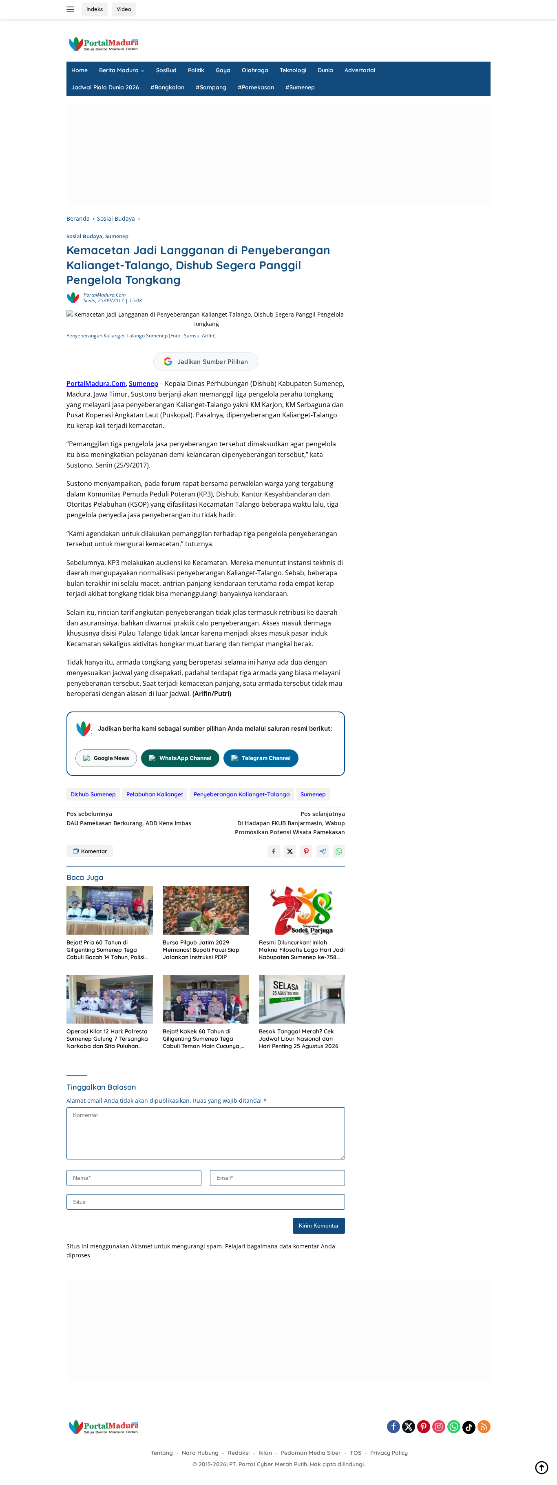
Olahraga (255, 70)
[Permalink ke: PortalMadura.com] (73, 297)
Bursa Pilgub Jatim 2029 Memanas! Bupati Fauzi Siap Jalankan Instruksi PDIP (201, 950)
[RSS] (484, 1427)
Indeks (94, 9)
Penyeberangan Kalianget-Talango (242, 794)
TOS (355, 1452)
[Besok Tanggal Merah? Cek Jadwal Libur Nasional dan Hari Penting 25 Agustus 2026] (302, 999)
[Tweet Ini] (290, 851)
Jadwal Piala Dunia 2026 (105, 87)
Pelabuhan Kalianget (154, 794)
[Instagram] (438, 1427)
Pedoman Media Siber (311, 1452)
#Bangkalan (167, 87)
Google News (111, 758)
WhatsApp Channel (185, 758)
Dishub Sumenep (93, 794)
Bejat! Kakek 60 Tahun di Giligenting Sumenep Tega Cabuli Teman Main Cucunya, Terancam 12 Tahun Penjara (202, 1039)
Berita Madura (119, 70)
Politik (196, 70)
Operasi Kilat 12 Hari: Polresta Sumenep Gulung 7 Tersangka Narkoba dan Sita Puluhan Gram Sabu (107, 1039)
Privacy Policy (389, 1452)
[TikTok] (468, 1427)
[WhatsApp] (453, 1427)
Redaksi (239, 1452)
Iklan (265, 1452)
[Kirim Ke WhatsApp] (339, 851)
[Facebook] (393, 1427)
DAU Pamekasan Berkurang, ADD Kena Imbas (128, 818)
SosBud (166, 70)
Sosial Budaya (84, 236)
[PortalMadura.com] (103, 43)
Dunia (325, 70)
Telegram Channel (266, 758)
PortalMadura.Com (96, 383)
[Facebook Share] (273, 851)
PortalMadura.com (105, 294)
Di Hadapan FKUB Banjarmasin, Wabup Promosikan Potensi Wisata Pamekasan (290, 823)
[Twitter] (408, 1427)
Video (124, 9)
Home (79, 70)
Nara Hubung (200, 1452)
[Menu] (71, 9)
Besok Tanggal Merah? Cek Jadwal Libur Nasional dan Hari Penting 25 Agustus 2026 (298, 1039)
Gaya (223, 70)
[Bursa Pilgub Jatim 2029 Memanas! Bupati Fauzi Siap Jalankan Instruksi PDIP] (206, 910)
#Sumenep (300, 87)
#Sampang (211, 87)
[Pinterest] (423, 1427)
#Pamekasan (256, 87)
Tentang (162, 1452)
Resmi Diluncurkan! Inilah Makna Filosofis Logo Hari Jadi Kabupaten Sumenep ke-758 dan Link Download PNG (302, 950)
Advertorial (360, 70)
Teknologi (293, 70)
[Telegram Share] (322, 851)
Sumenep (116, 236)
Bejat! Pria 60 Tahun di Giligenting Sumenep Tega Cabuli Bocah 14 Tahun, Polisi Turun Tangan (105, 950)
